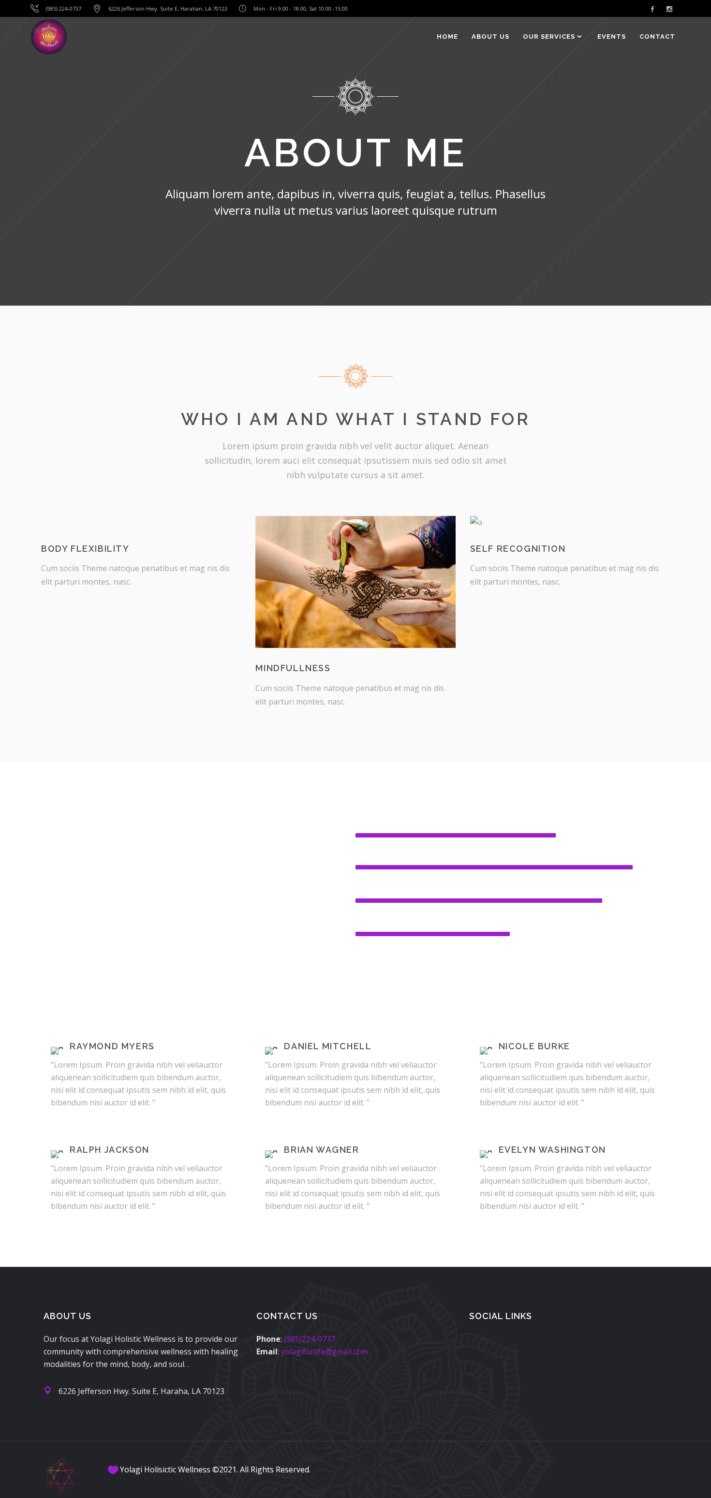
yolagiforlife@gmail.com (324, 1351)
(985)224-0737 (309, 1339)
